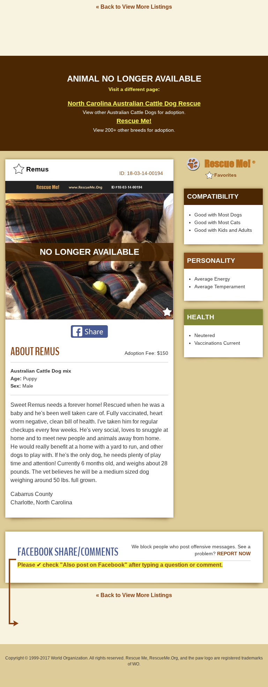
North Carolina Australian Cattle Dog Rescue (134, 103)
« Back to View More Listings (134, 7)
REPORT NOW (234, 553)
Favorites (225, 175)
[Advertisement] (134, 32)
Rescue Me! (134, 120)
